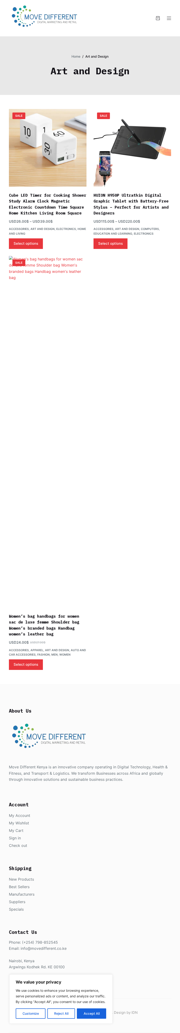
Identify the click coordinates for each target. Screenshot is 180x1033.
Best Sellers (19, 886)
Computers (150, 229)
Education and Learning (113, 233)
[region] (60, 999)
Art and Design (42, 229)
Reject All (61, 1013)
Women (65, 654)
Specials (16, 909)
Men (54, 654)
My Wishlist (19, 823)
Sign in (15, 838)
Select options (26, 243)
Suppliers (17, 901)
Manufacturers (21, 894)
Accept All (92, 1013)
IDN (134, 1012)
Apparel (36, 650)
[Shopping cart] (158, 18)
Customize (30, 1013)
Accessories (19, 229)
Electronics (66, 229)
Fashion (43, 654)
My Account (19, 815)
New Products (21, 879)
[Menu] (169, 18)
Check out (18, 845)
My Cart (16, 830)
